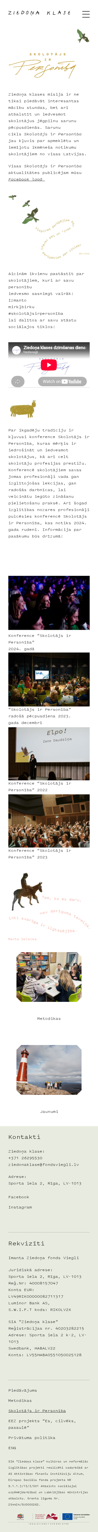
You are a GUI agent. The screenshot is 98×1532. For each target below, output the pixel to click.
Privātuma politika (31, 1438)
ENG (12, 1448)
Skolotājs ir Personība (37, 1411)
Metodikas (49, 1019)
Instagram (20, 1207)
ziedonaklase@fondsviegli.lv (43, 1165)
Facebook (18, 1197)
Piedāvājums (22, 1391)
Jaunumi (49, 1112)
